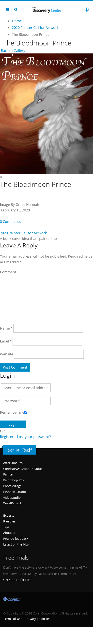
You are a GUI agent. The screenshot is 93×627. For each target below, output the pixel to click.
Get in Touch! (20, 450)
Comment (9, 272)
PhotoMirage (12, 486)
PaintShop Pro (13, 480)
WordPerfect (12, 503)
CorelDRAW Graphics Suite (22, 469)
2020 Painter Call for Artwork (23, 233)
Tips (6, 527)
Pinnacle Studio (14, 492)
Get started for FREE (17, 580)
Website (6, 354)
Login (86, 9)
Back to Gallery (12, 50)
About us (9, 533)
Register (6, 436)
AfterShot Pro (12, 463)
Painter (8, 474)
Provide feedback (15, 538)
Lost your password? (34, 436)
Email (6, 341)
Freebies (9, 521)
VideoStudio (12, 498)
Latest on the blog (16, 544)
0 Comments (10, 221)
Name (6, 328)
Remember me (12, 412)
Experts (8, 515)
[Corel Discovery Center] (46, 9)
